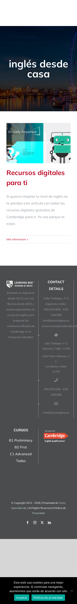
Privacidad (38, 513)
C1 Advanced (21, 454)
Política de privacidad (48, 597)
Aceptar (21, 597)
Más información (16, 239)
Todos (21, 461)
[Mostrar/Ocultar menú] (68, 13)
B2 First (21, 447)
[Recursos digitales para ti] (38, 143)
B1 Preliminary (21, 440)
